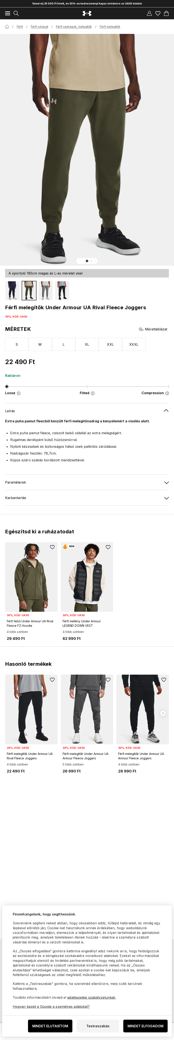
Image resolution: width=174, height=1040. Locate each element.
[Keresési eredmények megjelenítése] (16, 13)
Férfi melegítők (110, 26)
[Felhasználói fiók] (149, 13)
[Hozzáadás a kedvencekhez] (52, 547)
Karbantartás (15, 498)
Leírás (10, 411)
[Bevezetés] (7, 27)
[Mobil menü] (7, 13)
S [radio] (16, 344)
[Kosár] (166, 13)
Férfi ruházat (39, 26)
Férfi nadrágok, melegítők (74, 26)
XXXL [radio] (134, 344)
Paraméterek (15, 482)
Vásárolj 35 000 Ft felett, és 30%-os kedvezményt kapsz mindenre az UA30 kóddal (87, 3)
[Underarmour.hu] (87, 13)
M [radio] (40, 344)
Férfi (20, 26)
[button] (87, 261)
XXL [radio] (110, 344)
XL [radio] (87, 344)
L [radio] (64, 344)
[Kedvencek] (157, 13)
